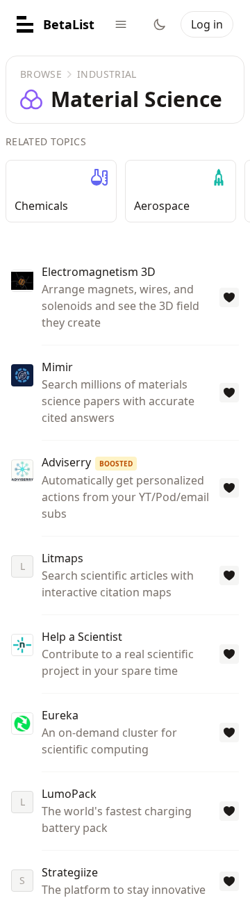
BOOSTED (116, 463)
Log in (207, 24)
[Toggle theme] (159, 24)
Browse (41, 74)
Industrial (107, 74)
